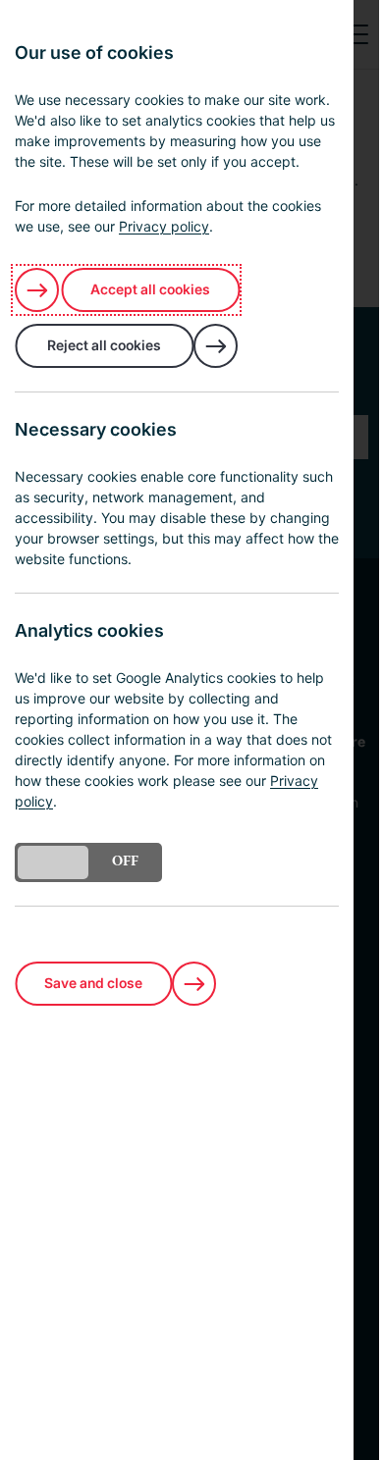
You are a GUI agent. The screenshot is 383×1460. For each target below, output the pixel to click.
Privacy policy (164, 226)
